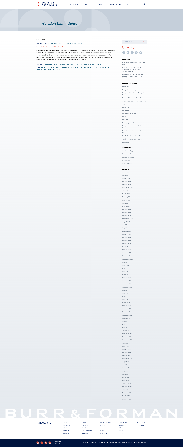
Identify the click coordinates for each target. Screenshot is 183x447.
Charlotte (66, 433)
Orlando (121, 428)
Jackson (103, 425)
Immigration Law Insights (130, 90)
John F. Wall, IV (127, 163)
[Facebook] (41, 442)
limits (104, 67)
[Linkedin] (49, 442)
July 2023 (125, 225)
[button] (123, 53)
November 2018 (127, 337)
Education (77, 64)
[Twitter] (45, 442)
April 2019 (125, 324)
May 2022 (125, 246)
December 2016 (127, 386)
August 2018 (126, 343)
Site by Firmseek (141, 442)
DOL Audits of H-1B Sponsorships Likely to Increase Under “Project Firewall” (132, 76)
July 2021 (125, 262)
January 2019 (126, 330)
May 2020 (125, 296)
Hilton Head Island (106, 422)
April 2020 (125, 299)
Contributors (115, 4)
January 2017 (126, 383)
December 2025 (127, 181)
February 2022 (126, 249)
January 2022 (126, 253)
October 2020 (126, 284)
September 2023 (127, 218)
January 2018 (126, 349)
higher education (94, 67)
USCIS (57, 69)
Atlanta (65, 422)
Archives (99, 4)
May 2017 (125, 371)
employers (73, 67)
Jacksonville (104, 428)
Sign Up (129, 47)
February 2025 (126, 197)
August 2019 (126, 318)
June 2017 (125, 368)
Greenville (85, 433)
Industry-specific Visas (91, 64)
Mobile (102, 430)
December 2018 (127, 333)
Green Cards (126, 107)
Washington (141, 422)
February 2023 (126, 231)
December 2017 (127, 352)
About (87, 4)
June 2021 (125, 265)
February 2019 (126, 327)
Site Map (115, 442)
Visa (123, 104)
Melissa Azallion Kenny (56, 44)
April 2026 (125, 175)
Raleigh (121, 430)
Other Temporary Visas (129, 113)
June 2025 (125, 190)
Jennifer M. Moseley (128, 157)
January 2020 (126, 309)
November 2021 (127, 256)
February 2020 (126, 305)
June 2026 (125, 172)
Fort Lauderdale (87, 430)
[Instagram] (37, 442)
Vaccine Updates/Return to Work (132, 139)
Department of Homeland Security (55, 67)
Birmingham (67, 425)
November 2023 (127, 212)
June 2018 (125, 346)
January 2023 (126, 234)
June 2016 (125, 389)
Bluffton (65, 428)
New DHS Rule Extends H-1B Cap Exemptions (50, 47)
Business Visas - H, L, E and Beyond (59, 64)
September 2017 (127, 358)
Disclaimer (85, 442)
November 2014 (127, 393)
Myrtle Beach (123, 422)
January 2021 (126, 281)
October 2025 (126, 184)
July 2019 (125, 321)
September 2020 (127, 287)
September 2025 (127, 187)
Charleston (66, 430)
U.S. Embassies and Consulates (132, 136)
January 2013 (126, 399)
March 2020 (126, 302)
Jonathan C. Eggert (75, 44)
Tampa (121, 433)
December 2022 (127, 237)
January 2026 (126, 178)
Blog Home (75, 4)
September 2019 (127, 315)
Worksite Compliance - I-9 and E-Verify (134, 101)
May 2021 (125, 268)
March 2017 (126, 377)
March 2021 (126, 274)
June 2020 (125, 293)
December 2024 (127, 200)
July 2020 (125, 290)
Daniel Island (86, 428)
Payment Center (58, 442)
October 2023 (126, 215)
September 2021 (127, 259)
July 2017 (125, 365)
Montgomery (104, 433)
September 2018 (127, 340)
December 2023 (127, 209)
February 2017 (126, 380)
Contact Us (43, 423)
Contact (130, 4)
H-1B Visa (82, 67)
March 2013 (126, 396)
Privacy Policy (94, 442)
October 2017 (126, 355)
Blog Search (128, 42)
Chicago (84, 422)
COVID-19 (125, 110)
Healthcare (125, 142)
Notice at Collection (105, 442)
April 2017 (125, 374)
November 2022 (127, 240)
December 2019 (127, 312)
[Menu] (139, 4)
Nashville (122, 425)
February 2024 (126, 206)
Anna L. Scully (126, 160)
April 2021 (125, 271)
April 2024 (125, 203)
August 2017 (126, 361)
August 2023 (126, 222)
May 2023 (125, 228)
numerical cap (49, 69)
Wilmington (140, 425)
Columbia (85, 425)
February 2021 (126, 278)
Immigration (125, 86)
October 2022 (126, 243)
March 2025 (126, 194)
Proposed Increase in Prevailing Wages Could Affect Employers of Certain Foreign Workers (132, 69)
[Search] (144, 4)
